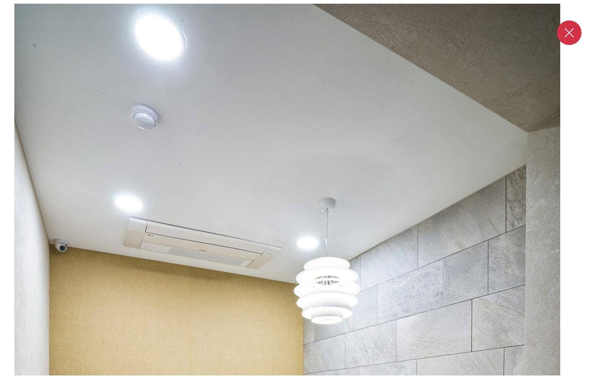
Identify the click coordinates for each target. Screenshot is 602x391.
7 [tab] (323, 384)
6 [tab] (316, 384)
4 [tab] (297, 384)
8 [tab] (331, 384)
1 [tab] (271, 384)
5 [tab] (309, 384)
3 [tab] (286, 384)
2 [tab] (278, 384)
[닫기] (569, 32)
